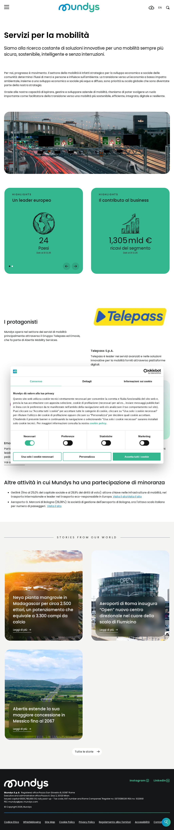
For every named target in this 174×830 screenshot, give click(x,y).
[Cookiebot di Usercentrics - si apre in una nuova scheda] (146, 371)
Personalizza (87, 456)
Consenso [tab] (36, 381)
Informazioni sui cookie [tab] (138, 381)
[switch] (68, 443)
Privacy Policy (87, 822)
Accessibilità (142, 822)
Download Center (151, 7)
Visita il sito (54, 506)
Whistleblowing (32, 822)
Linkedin (160, 780)
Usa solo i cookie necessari (37, 456)
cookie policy (98, 423)
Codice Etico (11, 822)
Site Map (50, 822)
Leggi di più (20, 630)
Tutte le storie (84, 752)
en (160, 8)
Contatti (159, 822)
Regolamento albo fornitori (115, 822)
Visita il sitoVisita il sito (127, 497)
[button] (6, 7)
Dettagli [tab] (87, 381)
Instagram (137, 780)
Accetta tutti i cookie (137, 456)
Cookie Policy (67, 822)
